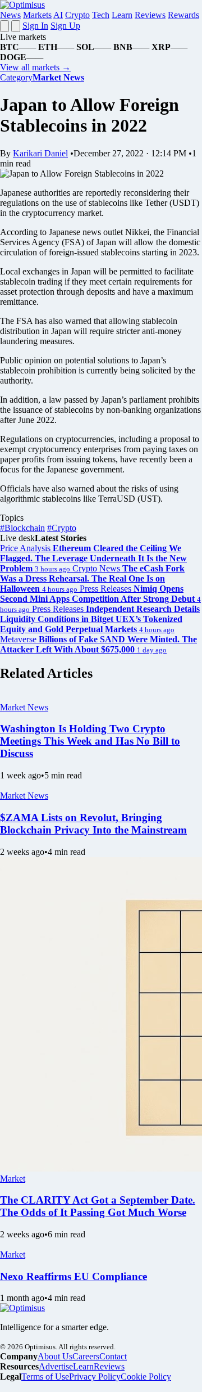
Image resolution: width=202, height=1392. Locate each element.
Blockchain (22, 528)
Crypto (77, 15)
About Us (55, 1356)
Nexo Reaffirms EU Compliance (73, 1276)
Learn (122, 15)
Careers (85, 1356)
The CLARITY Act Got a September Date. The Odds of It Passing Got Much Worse (97, 1206)
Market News (24, 707)
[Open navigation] (4, 26)
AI (58, 15)
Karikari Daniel (40, 153)
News (10, 15)
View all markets (35, 67)
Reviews (150, 15)
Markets (37, 15)
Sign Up (65, 25)
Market (12, 1178)
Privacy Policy (95, 1376)
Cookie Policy (146, 1376)
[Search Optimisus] (15, 26)
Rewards (183, 15)
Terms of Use (45, 1376)
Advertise (56, 1366)
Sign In (35, 25)
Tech (100, 15)
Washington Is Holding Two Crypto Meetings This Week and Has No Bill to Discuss (90, 741)
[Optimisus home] (22, 5)
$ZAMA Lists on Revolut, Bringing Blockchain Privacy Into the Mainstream (93, 824)
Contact (113, 1356)
